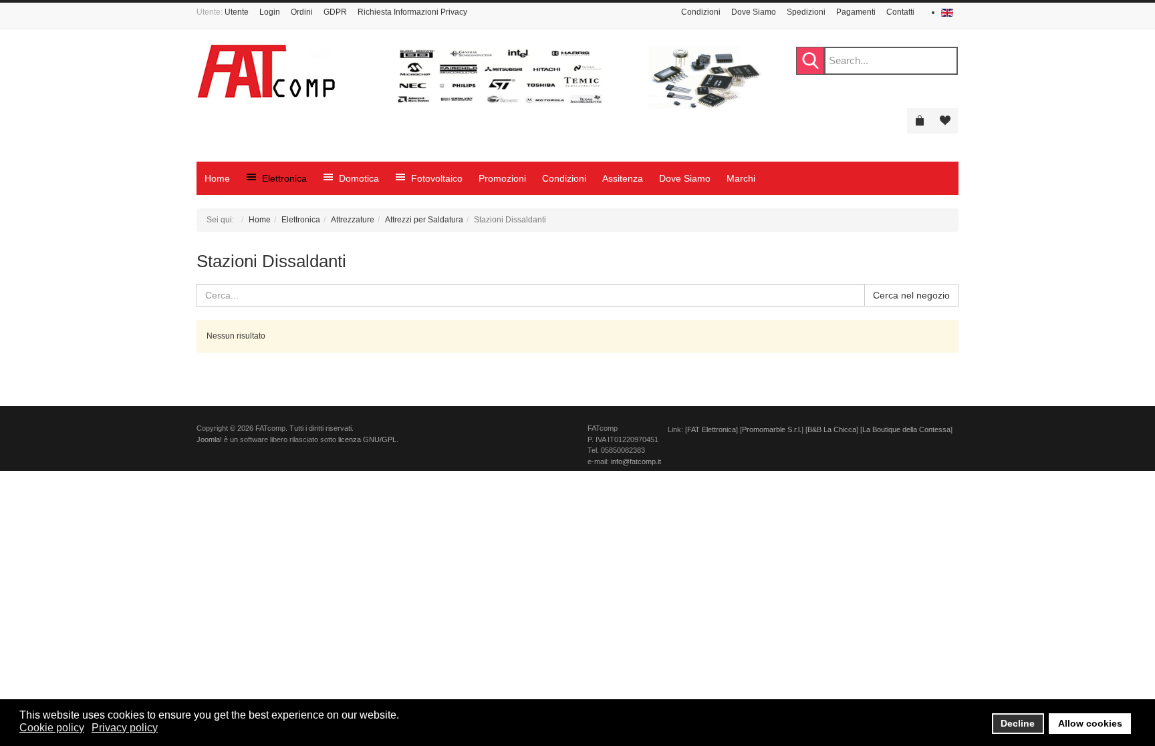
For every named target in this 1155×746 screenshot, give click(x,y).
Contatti (900, 12)
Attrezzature (352, 219)
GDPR (335, 12)
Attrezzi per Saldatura (424, 219)
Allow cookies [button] (1090, 723)
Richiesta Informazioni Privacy (412, 12)
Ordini (302, 12)
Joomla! (209, 439)
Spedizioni (806, 12)
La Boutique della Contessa (906, 429)
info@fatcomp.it (636, 461)
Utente (237, 12)
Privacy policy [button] (125, 727)
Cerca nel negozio (911, 295)
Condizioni (701, 12)
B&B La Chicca (831, 429)
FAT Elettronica (711, 429)
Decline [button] (1018, 723)
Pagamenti (856, 12)
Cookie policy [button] (51, 727)
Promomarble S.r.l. (771, 429)
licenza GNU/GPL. (368, 439)
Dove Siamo (753, 12)
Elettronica (300, 219)
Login (269, 12)
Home (260, 219)
